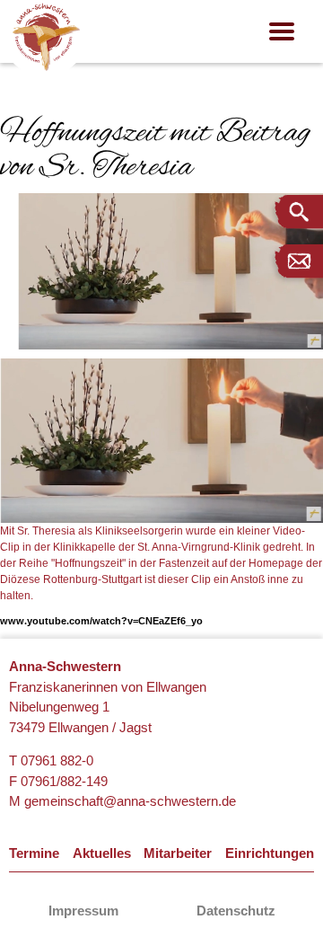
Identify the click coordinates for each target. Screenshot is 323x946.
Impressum (83, 910)
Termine (34, 853)
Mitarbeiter (178, 853)
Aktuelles (102, 853)
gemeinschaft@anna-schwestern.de (130, 801)
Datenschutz (235, 910)
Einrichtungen (269, 853)
